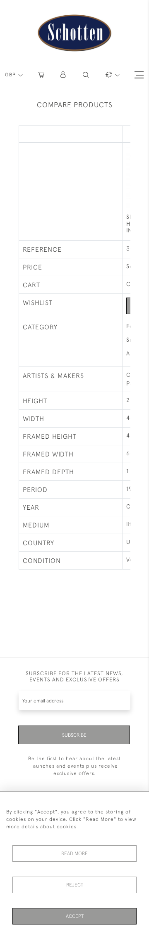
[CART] (41, 75)
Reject (74, 885)
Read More (74, 853)
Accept (75, 916)
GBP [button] (11, 75)
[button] (63, 75)
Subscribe (74, 735)
